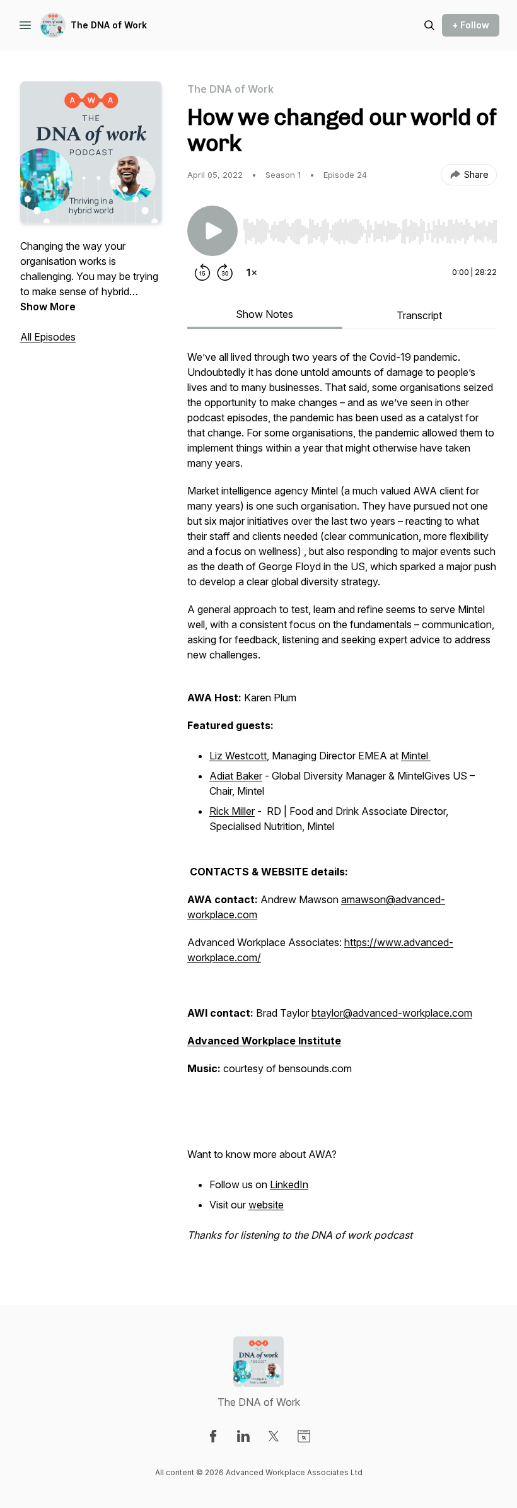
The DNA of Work (109, 25)
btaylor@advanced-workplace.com (391, 1013)
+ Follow (470, 25)
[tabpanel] (342, 802)
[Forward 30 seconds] (225, 272)
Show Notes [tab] (264, 314)
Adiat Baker (235, 775)
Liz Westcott (238, 755)
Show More (48, 306)
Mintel (416, 755)
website (266, 1204)
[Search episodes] (429, 25)
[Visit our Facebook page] (213, 1436)
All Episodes (48, 336)
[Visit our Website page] (304, 1436)
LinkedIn (289, 1184)
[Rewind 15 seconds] (202, 272)
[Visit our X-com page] (273, 1436)
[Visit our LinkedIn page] (243, 1436)
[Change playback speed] (251, 272)
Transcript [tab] (419, 315)
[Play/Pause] (212, 231)
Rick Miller (232, 811)
